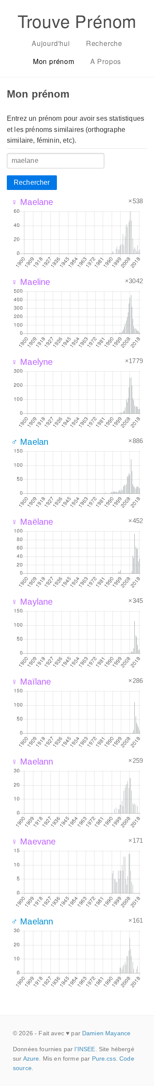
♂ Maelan (29, 442)
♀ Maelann (32, 761)
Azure (31, 1058)
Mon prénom (53, 61)
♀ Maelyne (32, 362)
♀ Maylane (32, 601)
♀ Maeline (30, 282)
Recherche (104, 43)
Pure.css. (105, 1058)
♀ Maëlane (32, 521)
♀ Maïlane (31, 681)
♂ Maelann (32, 921)
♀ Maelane (32, 202)
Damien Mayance (106, 1033)
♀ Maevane (33, 841)
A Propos (105, 61)
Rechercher (32, 182)
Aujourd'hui (51, 43)
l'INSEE (84, 1049)
